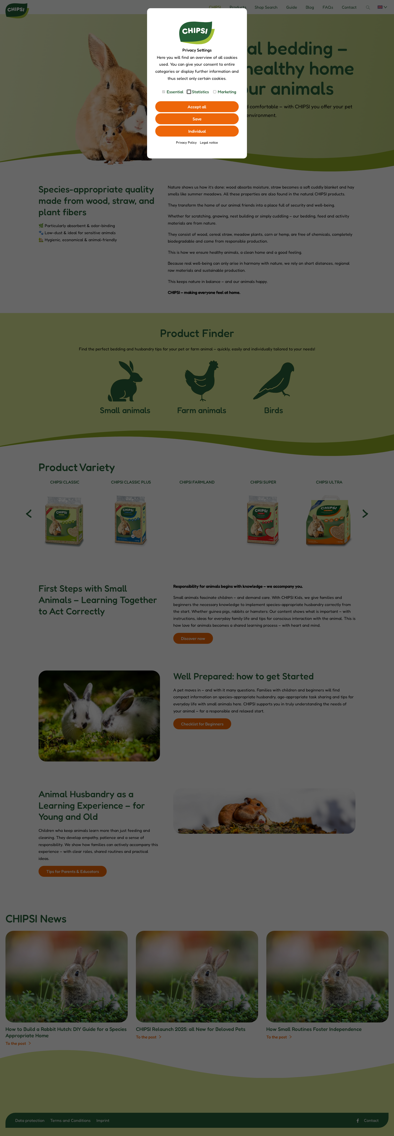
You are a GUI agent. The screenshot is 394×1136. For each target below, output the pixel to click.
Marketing (227, 91)
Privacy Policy (186, 142)
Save (197, 118)
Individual (197, 131)
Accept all (197, 106)
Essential (175, 91)
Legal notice (209, 142)
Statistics (200, 91)
